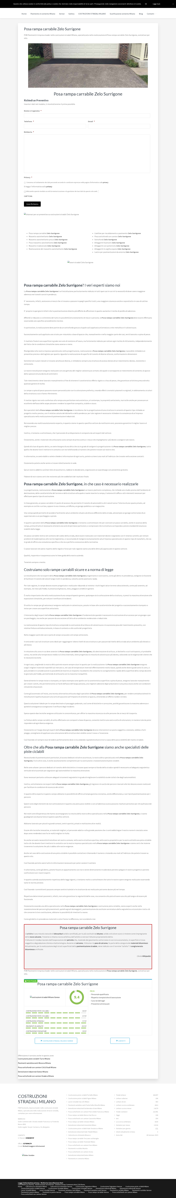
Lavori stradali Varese (47, 1190)
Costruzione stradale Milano (58, 1188)
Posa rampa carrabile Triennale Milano (81, 1142)
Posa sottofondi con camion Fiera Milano (82, 1145)
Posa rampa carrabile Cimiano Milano (81, 1122)
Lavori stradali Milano (28, 1190)
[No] (173, 4)
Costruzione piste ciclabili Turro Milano (34, 1058)
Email (91, 121)
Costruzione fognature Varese (111, 1186)
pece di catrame (101, 943)
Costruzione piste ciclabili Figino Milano (82, 1098)
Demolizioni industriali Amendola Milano (82, 1125)
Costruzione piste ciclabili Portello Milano (83, 1095)
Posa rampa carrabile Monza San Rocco (82, 1115)
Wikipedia (146, 956)
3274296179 (27, 1143)
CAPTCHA (28, 196)
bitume (100, 933)
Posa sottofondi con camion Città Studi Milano (37, 1067)
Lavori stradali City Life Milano (78, 1102)
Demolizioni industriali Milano (106, 1188)
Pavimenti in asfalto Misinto (78, 1148)
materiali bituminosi (139, 943)
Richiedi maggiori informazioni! (34, 1146)
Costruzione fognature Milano (86, 1186)
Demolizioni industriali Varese (130, 1188)
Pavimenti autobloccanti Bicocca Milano (34, 1063)
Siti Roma (81, 1184)
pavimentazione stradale (87, 946)
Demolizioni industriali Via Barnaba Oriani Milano (85, 1108)
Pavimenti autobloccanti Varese (95, 1190)
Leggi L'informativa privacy (28, 1183)
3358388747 (30, 1138)
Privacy (28, 177)
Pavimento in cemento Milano (78, 1158)
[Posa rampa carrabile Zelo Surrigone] (45, 997)
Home (20, 1186)
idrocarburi (58, 933)
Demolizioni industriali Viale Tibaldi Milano (82, 1132)
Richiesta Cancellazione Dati (52, 1183)
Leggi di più (156, 4)
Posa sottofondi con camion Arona (80, 1152)
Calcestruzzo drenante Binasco (79, 1135)
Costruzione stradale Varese (82, 1188)
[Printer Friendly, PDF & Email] (30, 981)
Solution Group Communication (66, 1184)
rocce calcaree (35, 937)
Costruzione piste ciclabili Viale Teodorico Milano (85, 1128)
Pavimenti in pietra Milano (30, 1192)
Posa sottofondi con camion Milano (124, 1192)
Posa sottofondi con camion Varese (34, 1194)
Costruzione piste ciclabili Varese (33, 1188)
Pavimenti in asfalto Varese (141, 1190)
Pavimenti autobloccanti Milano (69, 1190)
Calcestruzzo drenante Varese (61, 1186)
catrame (79, 943)
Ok (146, 4)
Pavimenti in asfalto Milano (119, 1190)
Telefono (29, 121)
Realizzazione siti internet (44, 1184)
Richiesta (29, 132)
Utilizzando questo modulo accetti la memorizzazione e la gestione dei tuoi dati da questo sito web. (62, 191)
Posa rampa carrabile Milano (75, 1192)
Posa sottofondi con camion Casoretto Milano (84, 1118)
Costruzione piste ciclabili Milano (137, 1186)
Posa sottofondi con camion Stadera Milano (36, 1076)
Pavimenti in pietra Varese (52, 1192)
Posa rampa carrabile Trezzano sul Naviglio (83, 1138)
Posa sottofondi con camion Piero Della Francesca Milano (88, 1112)
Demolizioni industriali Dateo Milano (33, 1071)
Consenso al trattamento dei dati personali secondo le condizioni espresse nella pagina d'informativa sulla (67, 182)
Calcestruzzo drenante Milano (36, 1186)
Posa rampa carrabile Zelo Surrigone (122, 971)
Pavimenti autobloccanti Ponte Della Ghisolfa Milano (86, 1105)
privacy (105, 182)
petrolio (70, 940)
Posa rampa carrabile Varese (98, 1192)
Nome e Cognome (32, 111)
